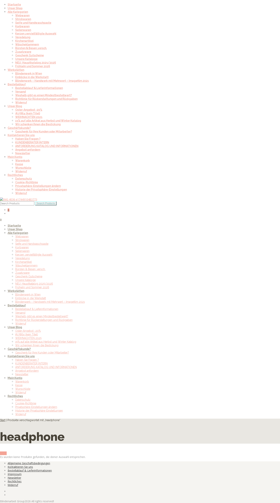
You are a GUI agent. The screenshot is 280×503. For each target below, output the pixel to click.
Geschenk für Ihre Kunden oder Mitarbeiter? (43, 131)
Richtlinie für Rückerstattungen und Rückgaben (46, 98)
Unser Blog (15, 106)
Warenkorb (22, 160)
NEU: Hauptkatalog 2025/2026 (35, 62)
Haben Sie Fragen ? (27, 138)
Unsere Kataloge (26, 59)
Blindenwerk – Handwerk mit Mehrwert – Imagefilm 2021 (52, 80)
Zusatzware (23, 51)
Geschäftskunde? (19, 127)
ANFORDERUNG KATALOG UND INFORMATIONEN (46, 146)
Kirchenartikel (24, 40)
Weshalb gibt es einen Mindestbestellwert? (43, 95)
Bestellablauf (17, 84)
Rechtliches (15, 175)
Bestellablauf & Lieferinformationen (39, 88)
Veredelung (22, 37)
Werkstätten (16, 69)
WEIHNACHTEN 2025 (28, 117)
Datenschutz (23, 178)
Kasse (19, 164)
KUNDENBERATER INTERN (32, 142)
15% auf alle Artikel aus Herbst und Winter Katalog (48, 120)
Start (2, 420)
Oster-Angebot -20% (28, 109)
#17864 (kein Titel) (27, 113)
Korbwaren (22, 26)
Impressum (15, 474)
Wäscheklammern (27, 44)
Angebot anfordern (27, 149)
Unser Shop (15, 8)
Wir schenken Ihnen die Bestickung (38, 124)
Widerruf (21, 102)
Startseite (14, 4)
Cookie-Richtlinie (26, 182)
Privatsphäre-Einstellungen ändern (38, 185)
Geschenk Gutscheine (29, 55)
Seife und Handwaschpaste (33, 22)
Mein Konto (15, 156)
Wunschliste (23, 167)
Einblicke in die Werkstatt (32, 77)
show (3, 453)
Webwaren (22, 15)
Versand (20, 91)
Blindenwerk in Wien (28, 73)
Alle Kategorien (18, 11)
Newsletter (22, 153)
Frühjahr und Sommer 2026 (32, 66)
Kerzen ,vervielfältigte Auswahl (35, 33)
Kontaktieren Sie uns (21, 135)
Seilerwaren (23, 29)
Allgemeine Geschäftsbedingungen (29, 463)
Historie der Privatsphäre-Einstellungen (41, 189)
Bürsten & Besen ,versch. (31, 48)
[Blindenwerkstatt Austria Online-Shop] (18, 199)
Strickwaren (23, 19)
